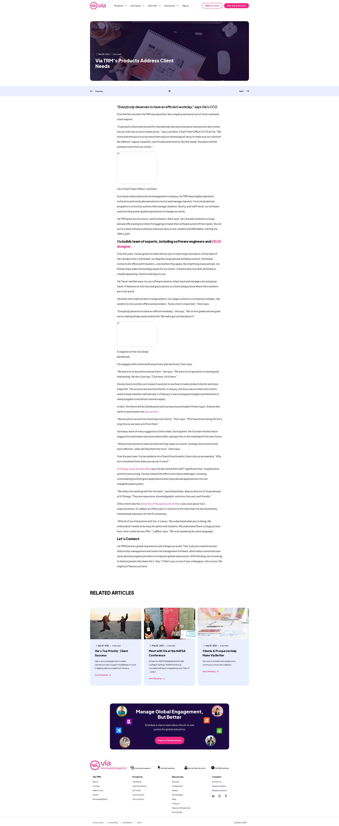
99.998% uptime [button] (222, 768)
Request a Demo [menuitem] (219, 786)
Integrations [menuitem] (177, 786)
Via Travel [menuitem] (136, 790)
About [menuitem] (95, 781)
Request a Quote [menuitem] (219, 790)
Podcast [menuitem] (176, 803)
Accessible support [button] (142, 768)
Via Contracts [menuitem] (138, 795)
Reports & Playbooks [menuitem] (181, 808)
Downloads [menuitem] (177, 812)
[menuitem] (126, 5)
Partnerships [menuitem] (177, 795)
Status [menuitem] (96, 795)
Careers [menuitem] (96, 786)
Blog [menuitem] (174, 799)
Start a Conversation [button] (170, 740)
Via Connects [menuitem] (138, 799)
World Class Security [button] (197, 768)
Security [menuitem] (175, 781)
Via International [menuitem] (139, 786)
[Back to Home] (98, 5)
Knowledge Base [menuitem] (100, 799)
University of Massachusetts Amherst (161, 503)
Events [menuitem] (175, 790)
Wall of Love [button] (212, 5)
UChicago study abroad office (134, 468)
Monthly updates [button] (168, 768)
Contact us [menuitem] (217, 781)
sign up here (151, 411)
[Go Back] (169, 91)
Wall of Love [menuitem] (98, 790)
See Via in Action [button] (236, 5)
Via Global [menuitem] (136, 781)
